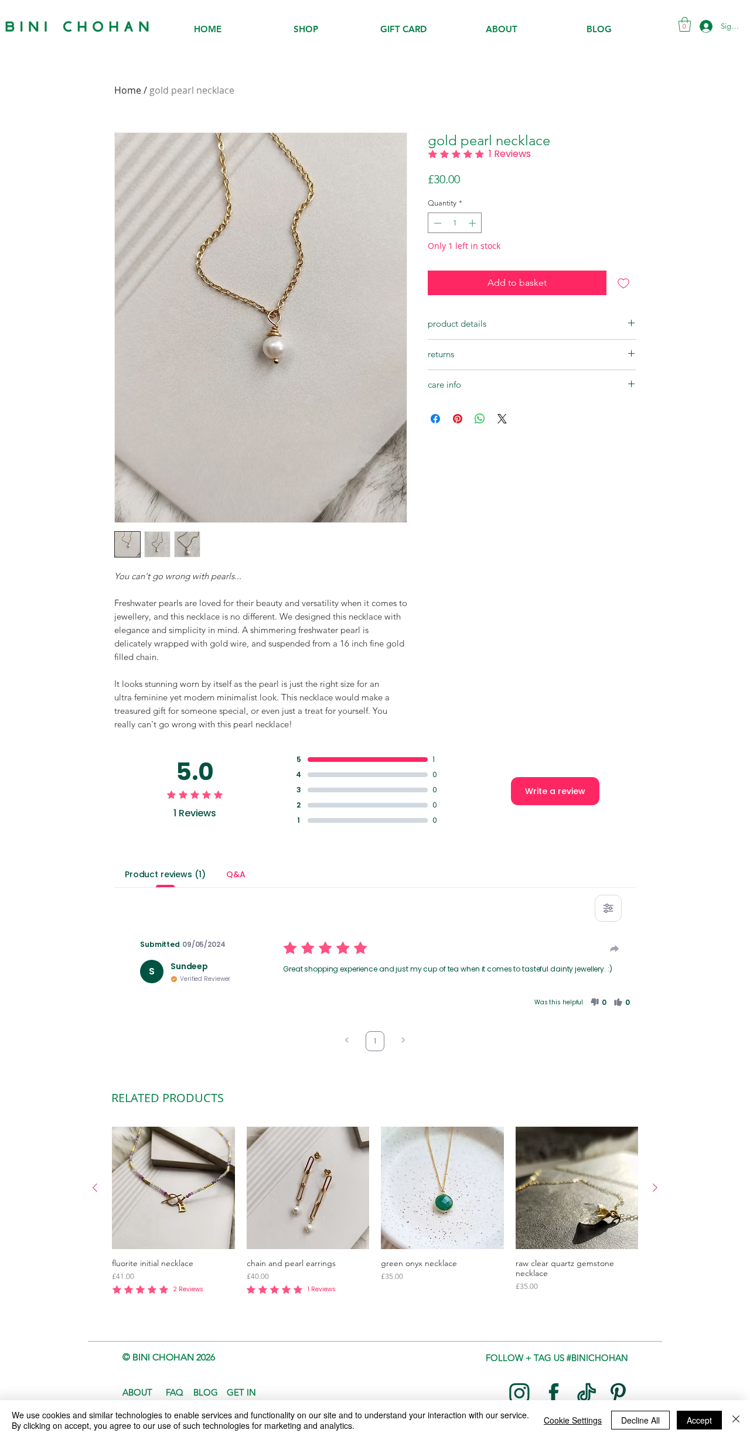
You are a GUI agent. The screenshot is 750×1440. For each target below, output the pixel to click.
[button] (305, 33)
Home (127, 90)
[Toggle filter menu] (608, 908)
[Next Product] (655, 1188)
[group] (375, 1212)
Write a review (555, 791)
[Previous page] (347, 1041)
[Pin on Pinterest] (458, 419)
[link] (685, 24)
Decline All (640, 1420)
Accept (699, 1420)
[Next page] (403, 1041)
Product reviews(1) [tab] (165, 874)
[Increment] (473, 223)
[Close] (736, 1420)
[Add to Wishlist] (623, 283)
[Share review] (615, 949)
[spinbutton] (455, 223)
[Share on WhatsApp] (480, 419)
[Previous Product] (95, 1188)
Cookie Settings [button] (573, 1420)
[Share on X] (502, 419)
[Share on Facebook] (435, 419)
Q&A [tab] (236, 874)
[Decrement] (436, 223)
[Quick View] (173, 1188)
